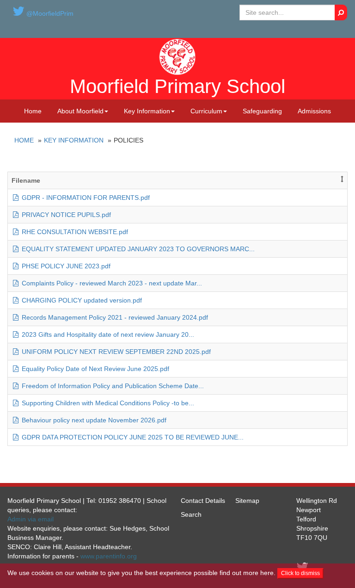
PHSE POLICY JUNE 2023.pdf (65, 266)
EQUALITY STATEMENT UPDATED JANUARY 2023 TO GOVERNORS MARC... (137, 249)
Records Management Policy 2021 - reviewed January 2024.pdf (114, 317)
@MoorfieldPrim (48, 13)
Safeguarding (262, 111)
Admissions (314, 111)
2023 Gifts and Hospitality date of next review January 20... (107, 334)
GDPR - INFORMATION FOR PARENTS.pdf (85, 197)
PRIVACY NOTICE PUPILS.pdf (65, 214)
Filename (26, 180)
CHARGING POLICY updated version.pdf (81, 300)
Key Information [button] (147, 111)
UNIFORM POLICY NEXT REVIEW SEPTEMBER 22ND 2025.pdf (115, 351)
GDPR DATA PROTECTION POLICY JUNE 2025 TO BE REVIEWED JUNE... (132, 437)
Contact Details (203, 500)
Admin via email (30, 519)
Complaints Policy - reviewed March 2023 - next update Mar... (111, 283)
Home (33, 111)
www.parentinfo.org (108, 556)
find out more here (247, 572)
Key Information (74, 140)
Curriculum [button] (206, 111)
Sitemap (247, 500)
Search (191, 514)
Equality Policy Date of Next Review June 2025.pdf (94, 368)
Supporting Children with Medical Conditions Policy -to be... (107, 403)
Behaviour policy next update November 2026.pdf (93, 420)
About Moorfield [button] (80, 111)
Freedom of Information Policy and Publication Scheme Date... (112, 386)
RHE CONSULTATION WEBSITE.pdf (74, 231)
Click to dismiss (300, 573)
